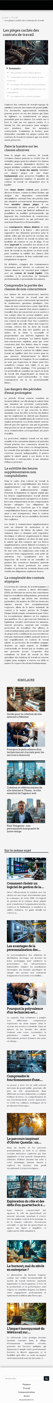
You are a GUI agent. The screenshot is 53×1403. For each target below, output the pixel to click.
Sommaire (15, 68)
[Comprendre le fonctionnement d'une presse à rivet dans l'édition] (26, 1061)
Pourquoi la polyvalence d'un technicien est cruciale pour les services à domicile (25, 752)
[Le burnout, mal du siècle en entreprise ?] (26, 1251)
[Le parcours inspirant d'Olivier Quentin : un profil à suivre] (26, 1124)
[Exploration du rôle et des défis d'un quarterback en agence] (26, 1186)
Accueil (4, 17)
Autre (27, 1396)
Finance (27, 1384)
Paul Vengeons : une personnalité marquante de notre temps (23, 828)
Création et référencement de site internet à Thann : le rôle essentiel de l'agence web (24, 790)
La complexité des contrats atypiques (25, 96)
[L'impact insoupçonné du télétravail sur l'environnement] (26, 1314)
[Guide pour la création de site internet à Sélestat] (26, 699)
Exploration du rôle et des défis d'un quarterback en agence (25, 1204)
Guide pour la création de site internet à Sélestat (24, 715)
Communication (26, 1392)
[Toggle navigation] (5, 5)
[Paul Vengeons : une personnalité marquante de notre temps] (26, 811)
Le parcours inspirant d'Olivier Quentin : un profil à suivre (23, 1142)
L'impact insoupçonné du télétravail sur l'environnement (26, 1332)
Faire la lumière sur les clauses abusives (26, 73)
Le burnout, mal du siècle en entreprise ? (25, 1267)
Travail (14, 17)
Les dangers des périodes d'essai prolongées (28, 85)
